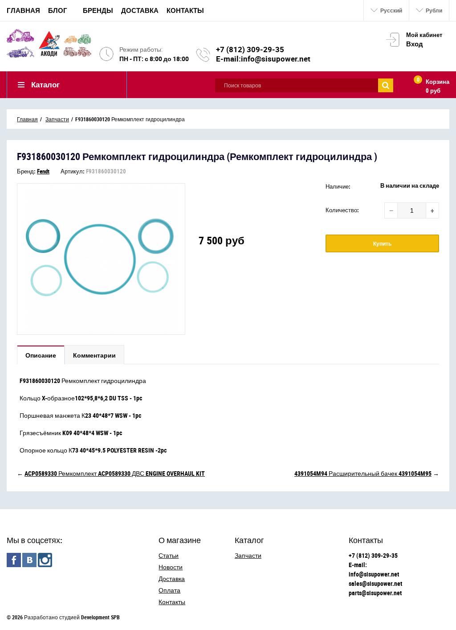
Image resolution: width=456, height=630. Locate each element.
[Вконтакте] (29, 560)
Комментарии (94, 355)
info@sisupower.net (275, 59)
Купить (382, 243)
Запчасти (248, 555)
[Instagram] (45, 560)
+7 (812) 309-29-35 (250, 49)
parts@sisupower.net (375, 593)
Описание (40, 355)
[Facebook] (14, 560)
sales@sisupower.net (375, 583)
